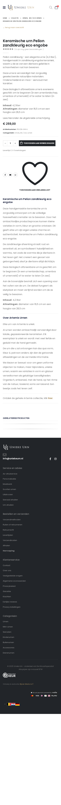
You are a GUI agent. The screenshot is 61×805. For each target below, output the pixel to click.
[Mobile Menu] (5, 7)
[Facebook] (50, 459)
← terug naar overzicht (13, 27)
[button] (51, 7)
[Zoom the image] (16, 446)
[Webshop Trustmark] (9, 675)
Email (10, 175)
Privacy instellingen (11, 607)
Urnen (17, 133)
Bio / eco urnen (26, 133)
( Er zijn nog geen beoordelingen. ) (29, 49)
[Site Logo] (20, 7)
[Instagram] (55, 459)
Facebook (5, 175)
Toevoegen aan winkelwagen (39, 143)
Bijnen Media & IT (26, 684)
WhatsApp (15, 175)
